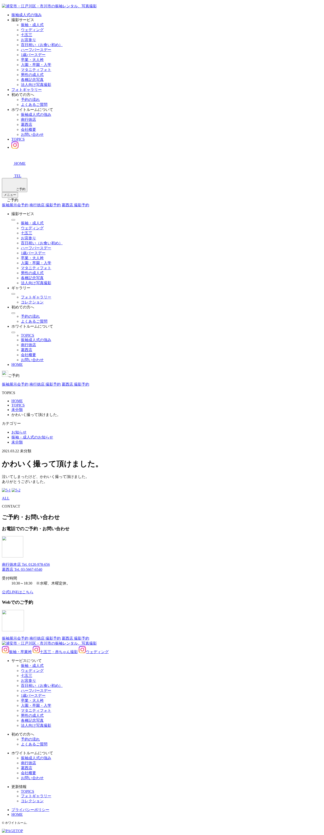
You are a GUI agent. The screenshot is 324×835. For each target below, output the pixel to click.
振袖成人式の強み (26, 15)
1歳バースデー (33, 55)
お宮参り (28, 40)
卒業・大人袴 (32, 60)
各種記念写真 (32, 80)
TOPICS (18, 139)
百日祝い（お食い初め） (42, 45)
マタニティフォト (36, 70)
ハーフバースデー (36, 50)
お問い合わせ (32, 134)
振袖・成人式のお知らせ (32, 437)
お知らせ (19, 432)
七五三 (26, 35)
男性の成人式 (32, 75)
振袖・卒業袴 (20, 652)
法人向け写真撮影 (36, 85)
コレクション (32, 302)
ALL (5, 498)
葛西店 (26, 125)
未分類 (17, 442)
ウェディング (32, 30)
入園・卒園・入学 (36, 65)
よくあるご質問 (34, 105)
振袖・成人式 (32, 25)
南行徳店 (28, 120)
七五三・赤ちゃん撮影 (59, 652)
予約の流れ (30, 100)
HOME (17, 365)
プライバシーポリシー (30, 810)
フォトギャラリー (26, 90)
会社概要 (28, 129)
